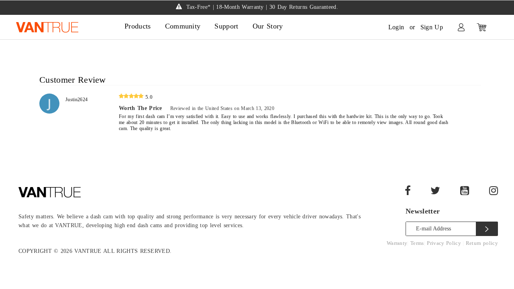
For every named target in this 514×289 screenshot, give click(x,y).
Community (183, 26)
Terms (417, 243)
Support (226, 26)
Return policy (482, 243)
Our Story (268, 26)
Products (137, 26)
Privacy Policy (445, 243)
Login (396, 27)
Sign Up (431, 27)
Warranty (397, 243)
